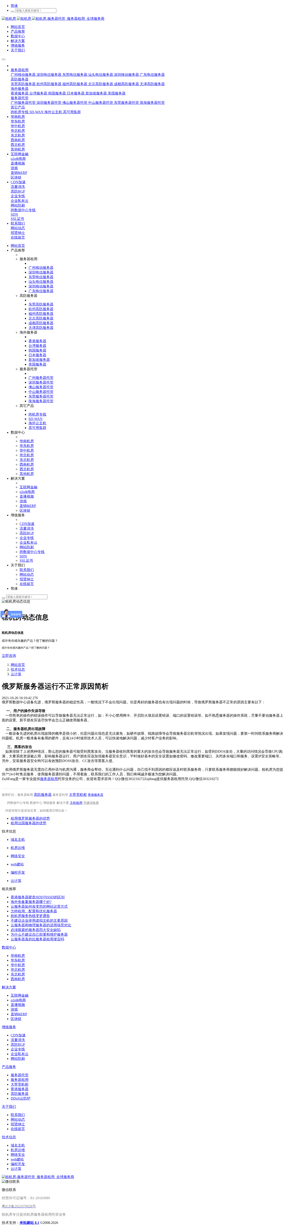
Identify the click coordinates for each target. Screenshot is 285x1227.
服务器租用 (49, 779)
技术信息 (18, 669)
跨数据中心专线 (18, 803)
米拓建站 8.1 (29, 1223)
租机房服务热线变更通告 (30, 916)
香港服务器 (95, 795)
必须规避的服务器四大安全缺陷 (36, 930)
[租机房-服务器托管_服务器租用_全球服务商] (17, 18)
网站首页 (18, 245)
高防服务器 (43, 795)
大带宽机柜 (78, 795)
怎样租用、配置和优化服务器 (34, 911)
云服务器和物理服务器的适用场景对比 (41, 925)
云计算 (16, 674)
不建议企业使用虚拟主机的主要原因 (39, 920)
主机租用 (76, 803)
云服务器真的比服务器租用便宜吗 (37, 939)
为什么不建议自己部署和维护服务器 (39, 934)
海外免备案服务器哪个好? (31, 902)
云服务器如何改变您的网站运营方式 (39, 906)
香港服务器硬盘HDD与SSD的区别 (38, 897)
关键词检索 (91, 803)
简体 (14, 6)
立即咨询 (9, 656)
